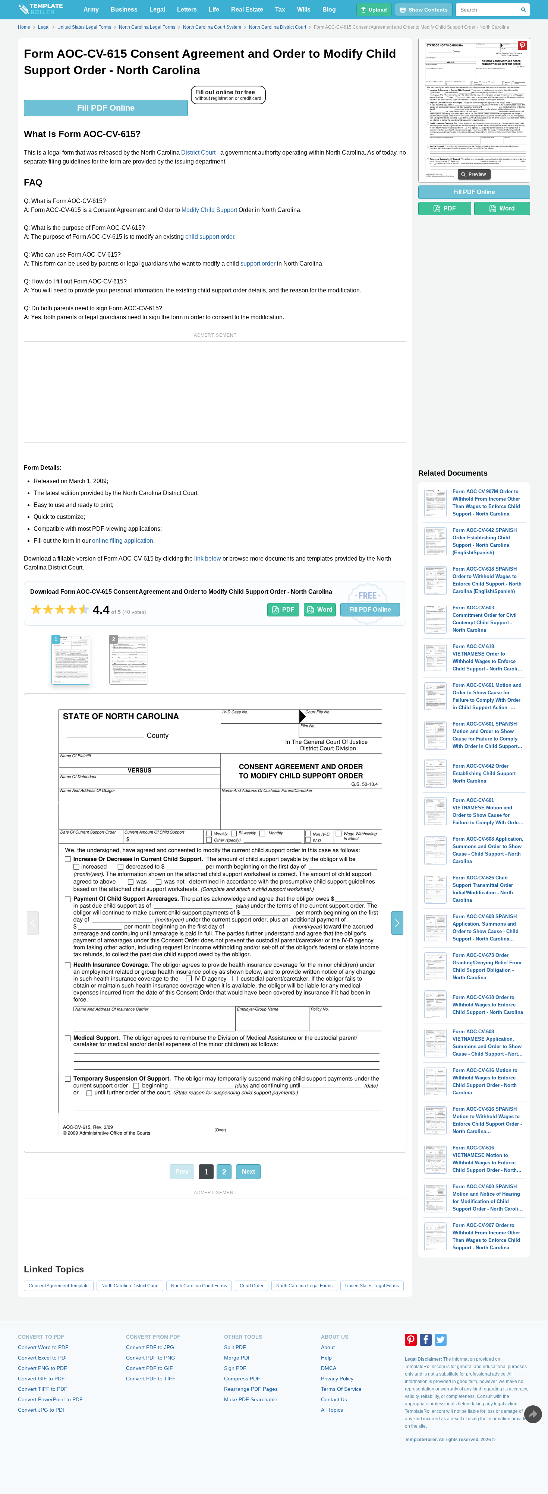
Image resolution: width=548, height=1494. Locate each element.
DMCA (328, 1368)
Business (124, 9)
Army (91, 9)
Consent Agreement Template (59, 1285)
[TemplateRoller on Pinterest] (411, 1340)
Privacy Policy (337, 1379)
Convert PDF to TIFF (151, 1379)
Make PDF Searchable (250, 1399)
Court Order (252, 1285)
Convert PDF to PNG (150, 1358)
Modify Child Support (209, 210)
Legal (157, 9)
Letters (187, 9)
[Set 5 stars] (84, 610)
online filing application (122, 540)
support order (257, 263)
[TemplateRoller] (40, 10)
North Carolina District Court (129, 1285)
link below (207, 558)
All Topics (332, 1410)
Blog (329, 9)
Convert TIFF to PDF (42, 1389)
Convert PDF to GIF (149, 1368)
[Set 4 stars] (72, 610)
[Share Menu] (533, 1414)
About (328, 1347)
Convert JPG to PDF (42, 1410)
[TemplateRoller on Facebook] (426, 1340)
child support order (209, 237)
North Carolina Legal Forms (304, 1285)
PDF (288, 609)
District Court (198, 152)
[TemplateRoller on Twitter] (441, 1340)
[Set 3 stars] (60, 610)
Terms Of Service (341, 1389)
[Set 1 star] (36, 610)
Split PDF (235, 1347)
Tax (280, 9)
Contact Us (334, 1399)
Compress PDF (242, 1379)
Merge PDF (237, 1358)
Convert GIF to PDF (41, 1379)
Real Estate (247, 9)
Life (214, 9)
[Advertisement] (215, 391)
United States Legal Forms (372, 1285)
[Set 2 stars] (48, 610)
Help (326, 1358)
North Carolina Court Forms (199, 1285)
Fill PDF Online (106, 107)
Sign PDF (235, 1368)
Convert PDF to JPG (150, 1347)
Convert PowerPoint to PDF (50, 1399)
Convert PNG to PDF (42, 1368)
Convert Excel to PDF (43, 1358)
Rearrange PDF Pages (251, 1389)
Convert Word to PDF (43, 1347)
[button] (397, 923)
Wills (304, 9)
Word (325, 609)
